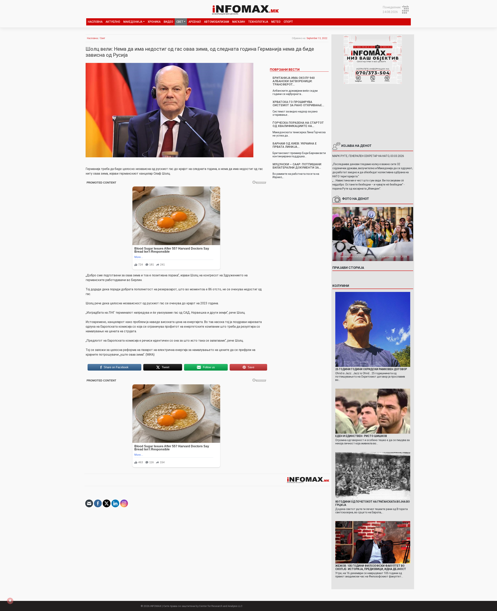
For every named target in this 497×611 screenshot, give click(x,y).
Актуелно (113, 21)
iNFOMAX (156, 606)
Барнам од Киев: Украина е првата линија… (295, 145)
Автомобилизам (216, 21)
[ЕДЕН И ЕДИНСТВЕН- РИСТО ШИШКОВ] (372, 411)
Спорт (288, 21)
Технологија (258, 21)
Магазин (238, 21)
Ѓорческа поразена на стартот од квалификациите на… (298, 124)
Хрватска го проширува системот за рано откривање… (298, 103)
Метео (276, 21)
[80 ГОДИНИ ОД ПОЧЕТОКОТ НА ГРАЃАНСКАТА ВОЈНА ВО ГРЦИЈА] (372, 475)
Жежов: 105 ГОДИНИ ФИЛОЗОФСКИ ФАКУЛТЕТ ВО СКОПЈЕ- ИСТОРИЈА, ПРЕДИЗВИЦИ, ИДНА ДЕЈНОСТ (370, 567)
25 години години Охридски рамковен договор (371, 369)
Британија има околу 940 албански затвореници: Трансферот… (294, 81)
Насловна (95, 21)
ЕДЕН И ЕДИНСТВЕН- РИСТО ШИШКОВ (361, 436)
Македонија (132, 21)
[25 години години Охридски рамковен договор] (372, 329)
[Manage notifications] (10, 601)
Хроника (154, 21)
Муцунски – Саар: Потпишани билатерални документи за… (297, 166)
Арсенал (195, 21)
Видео (168, 21)
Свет (179, 21)
